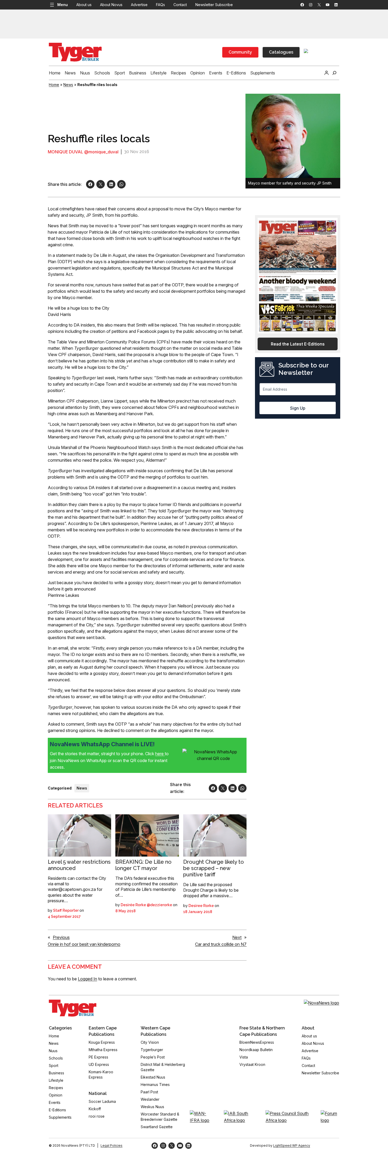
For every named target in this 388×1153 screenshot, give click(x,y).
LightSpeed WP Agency (291, 1145)
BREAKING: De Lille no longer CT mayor (143, 865)
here (160, 753)
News (68, 84)
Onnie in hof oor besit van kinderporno (84, 944)
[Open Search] (334, 73)
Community (240, 52)
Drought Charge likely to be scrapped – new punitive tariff (213, 868)
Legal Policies (111, 1145)
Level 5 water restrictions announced (79, 865)
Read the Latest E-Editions (298, 344)
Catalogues (281, 52)
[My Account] (326, 73)
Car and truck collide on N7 (221, 944)
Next (237, 937)
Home (54, 84)
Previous (61, 937)
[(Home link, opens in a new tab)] (72, 1008)
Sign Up (297, 408)
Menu (62, 4)
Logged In (87, 978)
